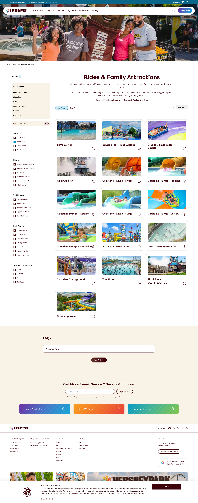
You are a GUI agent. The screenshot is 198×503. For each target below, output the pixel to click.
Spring (19, 269)
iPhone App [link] (170, 464)
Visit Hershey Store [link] (36, 443)
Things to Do (14, 446)
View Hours (176, 2)
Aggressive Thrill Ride (24, 212)
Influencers (59, 460)
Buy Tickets (185, 10)
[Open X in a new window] (178, 428)
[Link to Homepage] (16, 11)
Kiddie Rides (21, 137)
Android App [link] (180, 464)
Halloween (20, 278)
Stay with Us (14, 451)
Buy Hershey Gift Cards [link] (37, 446)
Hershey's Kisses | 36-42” (26, 168)
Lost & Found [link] (82, 446)
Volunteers (58, 451)
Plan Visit (60, 11)
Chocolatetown (22, 238)
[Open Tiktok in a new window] (182, 428)
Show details (45, 499)
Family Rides (21, 146)
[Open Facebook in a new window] (169, 428)
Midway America (23, 255)
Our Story (95, 10)
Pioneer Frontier (22, 251)
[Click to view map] (183, 2)
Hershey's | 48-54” (23, 177)
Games (16, 111)
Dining (15, 101)
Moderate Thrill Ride (24, 207)
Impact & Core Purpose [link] (62, 448)
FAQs (79, 443)
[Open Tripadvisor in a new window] (187, 428)
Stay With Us (71, 11)
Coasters (20, 150)
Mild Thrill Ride (22, 203)
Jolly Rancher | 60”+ (24, 185)
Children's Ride (22, 199)
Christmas (20, 282)
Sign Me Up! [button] (124, 391)
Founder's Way (22, 230)
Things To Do (50, 11)
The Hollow (21, 247)
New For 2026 (84, 11)
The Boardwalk (22, 234)
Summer (20, 273)
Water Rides (21, 141)
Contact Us (81, 448)
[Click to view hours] (187, 2)
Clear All (73, 108)
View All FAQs (99, 360)
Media (57, 457)
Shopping (17, 97)
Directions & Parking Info (169, 451)
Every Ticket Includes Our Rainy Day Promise (42, 2)
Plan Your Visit (14, 448)
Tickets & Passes (37, 11)
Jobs (57, 446)
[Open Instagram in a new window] (174, 428)
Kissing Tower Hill (23, 243)
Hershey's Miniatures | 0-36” (27, 164)
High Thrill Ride (22, 216)
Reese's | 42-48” (22, 172)
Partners (58, 454)
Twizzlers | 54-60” (23, 181)
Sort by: (172, 107)
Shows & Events (19, 106)
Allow (167, 487)
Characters (17, 115)
